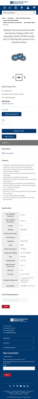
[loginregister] (28, 8)
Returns (17, 392)
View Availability (12, 114)
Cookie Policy (10, 392)
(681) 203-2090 (10, 330)
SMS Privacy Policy (25, 392)
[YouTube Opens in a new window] (21, 386)
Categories (10, 18)
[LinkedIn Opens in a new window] (24, 386)
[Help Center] (10, 8)
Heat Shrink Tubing (29, 22)
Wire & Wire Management (23, 18)
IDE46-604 (5, 24)
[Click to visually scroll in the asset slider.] (13, 77)
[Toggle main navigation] (5, 8)
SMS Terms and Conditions (16, 394)
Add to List (9, 136)
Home (3, 18)
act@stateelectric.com (11, 332)
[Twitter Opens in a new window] (10, 386)
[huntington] (22, 8)
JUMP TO (5, 143)
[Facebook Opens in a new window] (14, 386)
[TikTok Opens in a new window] (28, 386)
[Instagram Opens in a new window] (17, 386)
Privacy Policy (7, 391)
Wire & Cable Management (10, 20)
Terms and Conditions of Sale (18, 391)
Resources (6, 338)
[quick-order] (16, 8)
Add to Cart (19, 131)
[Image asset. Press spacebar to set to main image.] (19, 77)
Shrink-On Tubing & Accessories (12, 22)
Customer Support (9, 347)
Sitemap (26, 394)
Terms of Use (30, 391)
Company (6, 343)
